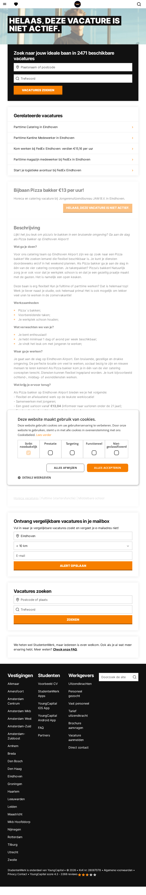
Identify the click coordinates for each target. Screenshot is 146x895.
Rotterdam (15, 837)
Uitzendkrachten (80, 684)
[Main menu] (4, 4)
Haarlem (13, 791)
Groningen (15, 784)
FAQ (41, 728)
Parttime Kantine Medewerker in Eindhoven (44, 138)
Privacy (12, 874)
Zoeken (73, 619)
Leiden (12, 806)
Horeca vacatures (26, 498)
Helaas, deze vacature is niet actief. (97, 208)
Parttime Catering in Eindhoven (36, 127)
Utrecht (13, 852)
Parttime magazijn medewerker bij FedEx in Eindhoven (52, 159)
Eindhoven (15, 776)
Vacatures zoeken (38, 90)
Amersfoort (16, 691)
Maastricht (15, 814)
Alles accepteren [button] (107, 468)
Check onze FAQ (65, 649)
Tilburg (12, 844)
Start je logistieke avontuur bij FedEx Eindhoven (47, 170)
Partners (44, 735)
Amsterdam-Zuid (19, 726)
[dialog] (73, 447)
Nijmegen (14, 829)
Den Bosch (15, 761)
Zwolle (12, 860)
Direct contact (78, 747)
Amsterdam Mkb (19, 711)
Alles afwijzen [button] (65, 468)
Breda (12, 753)
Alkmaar (13, 684)
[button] (34, 477)
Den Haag (14, 769)
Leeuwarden (16, 799)
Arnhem (13, 746)
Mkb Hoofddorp (19, 822)
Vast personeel (78, 703)
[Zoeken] (140, 4)
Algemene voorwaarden (118, 870)
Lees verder (43, 435)
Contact (22, 874)
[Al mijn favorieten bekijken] (16, 4)
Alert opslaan (73, 566)
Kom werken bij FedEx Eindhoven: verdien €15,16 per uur (53, 148)
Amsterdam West (20, 718)
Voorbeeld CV (48, 684)
